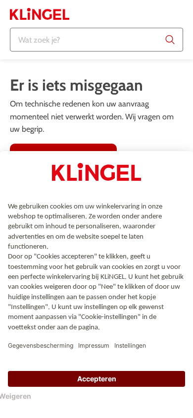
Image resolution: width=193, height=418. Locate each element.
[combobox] (96, 40)
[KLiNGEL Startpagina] (39, 14)
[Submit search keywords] (170, 40)
